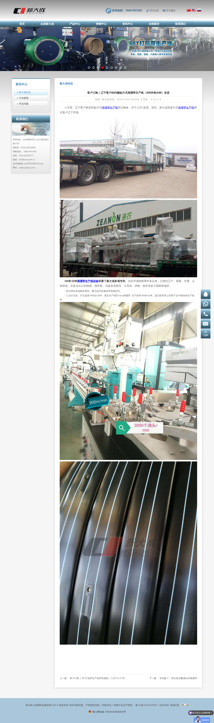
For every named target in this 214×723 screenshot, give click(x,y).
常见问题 (23, 103)
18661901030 (29, 151)
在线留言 (154, 24)
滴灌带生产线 (110, 107)
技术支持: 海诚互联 (169, 705)
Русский (199, 10)
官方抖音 (154, 10)
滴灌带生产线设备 (87, 281)
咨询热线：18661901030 (127, 10)
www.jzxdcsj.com (27, 167)
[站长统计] (184, 705)
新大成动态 (25, 92)
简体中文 (189, 10)
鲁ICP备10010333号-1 (147, 705)
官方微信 (170, 10)
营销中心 (101, 24)
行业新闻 (23, 97)
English (194, 10)
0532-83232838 (28, 147)
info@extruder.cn (27, 159)
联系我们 (180, 24)
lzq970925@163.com (33, 163)
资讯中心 (127, 24)
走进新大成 (47, 24)
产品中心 (75, 24)
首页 (22, 24)
